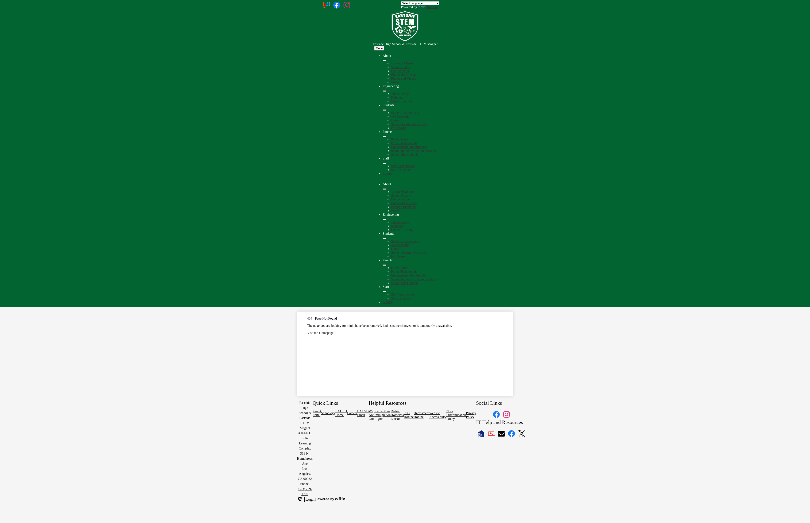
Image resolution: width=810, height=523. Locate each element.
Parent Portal (399, 139)
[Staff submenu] (384, 163)
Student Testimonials (405, 112)
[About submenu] (384, 60)
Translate (432, 7)
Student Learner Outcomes (409, 124)
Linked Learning (402, 101)
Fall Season (398, 128)
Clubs (395, 120)
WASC (396, 82)
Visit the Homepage (320, 333)
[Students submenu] (384, 110)
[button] (384, 189)
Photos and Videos (403, 78)
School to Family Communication (413, 151)
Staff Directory (401, 170)
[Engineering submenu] (384, 91)
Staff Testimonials (403, 166)
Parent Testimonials (404, 143)
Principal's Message (404, 74)
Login (306, 499)
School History (401, 67)
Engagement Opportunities (409, 147)
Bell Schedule (400, 71)
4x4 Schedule (400, 116)
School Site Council (404, 154)
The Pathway (400, 93)
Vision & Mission (402, 63)
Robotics (397, 97)
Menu (379, 48)
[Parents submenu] (384, 136)
